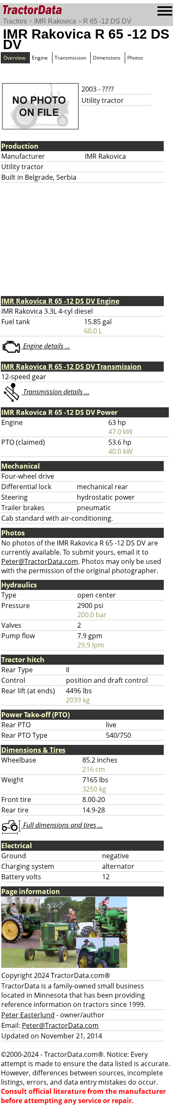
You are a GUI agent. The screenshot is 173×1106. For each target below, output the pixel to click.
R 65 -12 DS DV (107, 21)
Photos (135, 57)
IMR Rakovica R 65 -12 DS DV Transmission (71, 366)
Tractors (15, 21)
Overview (14, 57)
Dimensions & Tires (33, 750)
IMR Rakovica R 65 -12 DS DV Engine (60, 301)
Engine (40, 57)
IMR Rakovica (55, 21)
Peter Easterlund (28, 1015)
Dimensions (107, 57)
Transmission (70, 57)
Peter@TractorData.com (39, 561)
